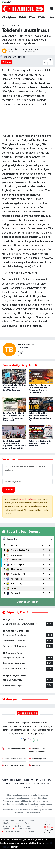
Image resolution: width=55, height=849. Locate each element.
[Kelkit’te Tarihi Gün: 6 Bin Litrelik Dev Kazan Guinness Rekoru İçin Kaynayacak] (14, 404)
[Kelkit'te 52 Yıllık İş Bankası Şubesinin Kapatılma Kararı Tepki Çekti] (41, 404)
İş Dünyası (25, 783)
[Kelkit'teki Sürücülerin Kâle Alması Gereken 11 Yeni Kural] (41, 432)
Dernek (35, 783)
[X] (25, 740)
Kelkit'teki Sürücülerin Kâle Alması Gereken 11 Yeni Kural (40, 443)
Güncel (45, 783)
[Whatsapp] (35, 740)
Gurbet (27, 787)
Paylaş (8, 62)
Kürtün (42, 17)
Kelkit (22, 17)
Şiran (42, 780)
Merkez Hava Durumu (15, 749)
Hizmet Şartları (13, 831)
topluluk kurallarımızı (28, 499)
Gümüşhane (9, 17)
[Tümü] (51, 699)
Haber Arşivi (37, 765)
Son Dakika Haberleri (14, 765)
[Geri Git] (7, 2)
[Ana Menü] (51, 9)
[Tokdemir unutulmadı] (27, 57)
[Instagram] (30, 740)
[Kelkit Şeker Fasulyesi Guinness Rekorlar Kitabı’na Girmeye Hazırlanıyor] (41, 376)
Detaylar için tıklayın (27, 602)
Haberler (6, 25)
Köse (32, 17)
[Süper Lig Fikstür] (51, 612)
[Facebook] (20, 740)
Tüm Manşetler (39, 759)
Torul (49, 780)
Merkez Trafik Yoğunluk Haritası (37, 750)
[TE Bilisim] (9, 349)
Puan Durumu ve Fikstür (15, 759)
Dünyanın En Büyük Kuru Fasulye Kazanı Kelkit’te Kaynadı (14, 387)
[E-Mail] (20, 353)
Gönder (8, 490)
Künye (31, 831)
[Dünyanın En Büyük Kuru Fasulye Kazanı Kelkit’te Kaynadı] (14, 376)
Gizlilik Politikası (25, 829)
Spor (7, 783)
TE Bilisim (23, 347)
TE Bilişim (48, 827)
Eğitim (15, 783)
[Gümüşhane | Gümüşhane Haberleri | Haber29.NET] (23, 8)
